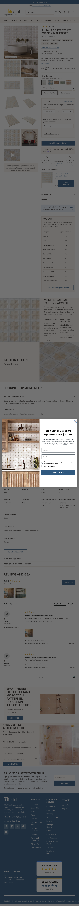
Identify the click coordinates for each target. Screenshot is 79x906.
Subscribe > (58, 472)
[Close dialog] (75, 421)
